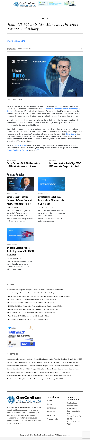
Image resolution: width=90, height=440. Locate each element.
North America (12, 379)
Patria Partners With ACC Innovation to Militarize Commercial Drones (23, 164)
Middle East (48, 375)
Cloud (16, 362)
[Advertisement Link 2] (21, 336)
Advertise (51, 411)
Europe (10, 41)
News (69, 375)
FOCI (28, 369)
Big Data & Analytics (68, 359)
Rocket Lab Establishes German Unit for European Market (28, 319)
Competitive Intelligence (27, 362)
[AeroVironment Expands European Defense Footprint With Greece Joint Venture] (20, 184)
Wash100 (59, 379)
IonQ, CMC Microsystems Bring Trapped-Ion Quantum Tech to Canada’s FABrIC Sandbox (39, 296)
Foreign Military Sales (38, 369)
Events (9, 369)
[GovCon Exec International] (24, 4)
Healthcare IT (44, 372)
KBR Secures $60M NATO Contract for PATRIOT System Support (31, 303)
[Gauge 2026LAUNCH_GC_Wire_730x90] (57, 3)
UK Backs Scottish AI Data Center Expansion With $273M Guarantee (20, 251)
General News (19, 41)
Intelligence (66, 372)
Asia (51, 359)
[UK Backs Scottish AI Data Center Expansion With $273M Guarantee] (20, 234)
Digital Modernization (61, 365)
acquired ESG (20, 145)
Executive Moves (18, 369)
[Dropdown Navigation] (43, 18)
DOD (72, 365)
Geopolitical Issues (13, 372)
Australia (57, 359)
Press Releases (35, 379)
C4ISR (79, 359)
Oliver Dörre (71, 134)
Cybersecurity (55, 362)
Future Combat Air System (17, 150)
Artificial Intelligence (41, 359)
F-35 (37, 150)
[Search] (48, 19)
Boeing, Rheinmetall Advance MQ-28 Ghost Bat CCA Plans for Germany (33, 309)
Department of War (35, 365)
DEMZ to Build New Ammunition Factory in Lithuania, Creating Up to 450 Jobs (35, 306)
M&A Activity (27, 375)
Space (43, 379)
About (49, 404)
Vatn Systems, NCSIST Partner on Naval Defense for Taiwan (29, 316)
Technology (51, 379)
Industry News (55, 372)
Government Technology (29, 372)
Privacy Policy (53, 419)
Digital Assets (48, 365)
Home (49, 400)
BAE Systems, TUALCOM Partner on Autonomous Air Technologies (31, 312)
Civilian (10, 362)
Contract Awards (43, 362)
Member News (38, 375)
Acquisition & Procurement (16, 359)
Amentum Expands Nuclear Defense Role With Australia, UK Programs (51, 200)
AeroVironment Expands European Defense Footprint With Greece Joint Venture (19, 200)
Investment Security (14, 375)
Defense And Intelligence (69, 362)
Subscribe (51, 415)
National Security (60, 375)
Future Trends (52, 369)
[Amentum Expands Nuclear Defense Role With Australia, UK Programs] (51, 184)
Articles (29, 359)
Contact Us (51, 408)
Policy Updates (24, 379)
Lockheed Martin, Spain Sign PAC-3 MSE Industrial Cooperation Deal (65, 164)
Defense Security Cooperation (17, 365)
